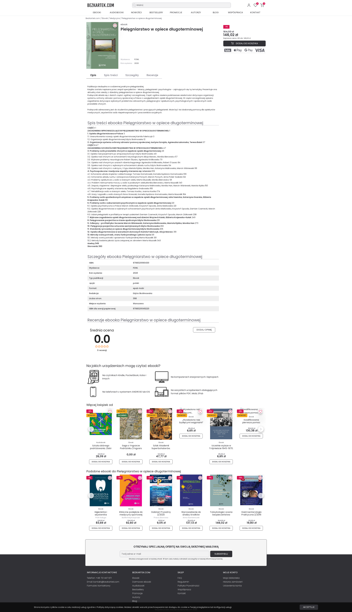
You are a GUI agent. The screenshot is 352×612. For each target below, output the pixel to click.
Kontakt (255, 12)
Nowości (136, 12)
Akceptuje (309, 607)
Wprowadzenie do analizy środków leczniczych (191, 514)
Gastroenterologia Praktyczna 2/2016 (251, 513)
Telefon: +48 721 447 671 (99, 578)
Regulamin (183, 581)
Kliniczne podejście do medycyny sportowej (131, 513)
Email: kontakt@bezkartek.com (103, 581)
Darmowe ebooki (141, 581)
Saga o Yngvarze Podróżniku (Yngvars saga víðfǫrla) (131, 448)
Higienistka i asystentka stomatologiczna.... (101, 514)
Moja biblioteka (231, 578)
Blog (216, 12)
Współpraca (235, 12)
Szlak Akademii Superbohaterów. (161, 447)
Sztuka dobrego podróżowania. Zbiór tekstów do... (101, 448)
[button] (262, 5)
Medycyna (115, 18)
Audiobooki (117, 12)
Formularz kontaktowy (98, 585)
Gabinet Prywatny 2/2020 (161, 513)
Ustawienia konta (232, 585)
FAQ (180, 578)
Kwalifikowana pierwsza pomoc (251, 421)
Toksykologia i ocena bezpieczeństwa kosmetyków (221, 514)
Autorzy (196, 12)
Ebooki (97, 12)
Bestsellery (156, 12)
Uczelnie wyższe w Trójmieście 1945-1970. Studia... (221, 448)
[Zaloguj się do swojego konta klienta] (249, 5)
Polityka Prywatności (188, 585)
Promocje (176, 12)
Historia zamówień (233, 581)
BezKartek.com (93, 18)
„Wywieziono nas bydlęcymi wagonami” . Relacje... (191, 422)
